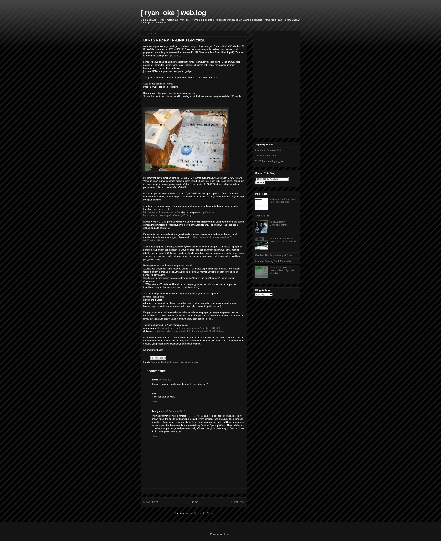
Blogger (226, 534)
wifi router (193, 362)
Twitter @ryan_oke (265, 155)
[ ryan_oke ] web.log (173, 13)
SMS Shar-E (262, 215)
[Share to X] (158, 358)
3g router (155, 362)
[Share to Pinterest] (164, 358)
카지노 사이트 (196, 416)
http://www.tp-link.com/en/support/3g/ (161, 212)
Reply (154, 401)
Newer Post (150, 502)
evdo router (172, 362)
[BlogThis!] (155, 358)
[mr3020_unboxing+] (186, 171)
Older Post (237, 502)
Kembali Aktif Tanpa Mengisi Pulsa (274, 255)
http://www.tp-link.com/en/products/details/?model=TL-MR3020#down (189, 331)
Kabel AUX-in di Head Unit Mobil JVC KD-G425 (283, 240)
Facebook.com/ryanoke (268, 149)
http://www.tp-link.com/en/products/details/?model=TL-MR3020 (188, 328)
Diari (163, 362)
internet (183, 362)
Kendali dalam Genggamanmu (278, 223)
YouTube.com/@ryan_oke (269, 161)
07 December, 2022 (175, 411)
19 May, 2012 (165, 379)
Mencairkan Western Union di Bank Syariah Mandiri (282, 270)
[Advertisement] (276, 83)
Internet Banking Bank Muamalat (273, 261)
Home (194, 502)
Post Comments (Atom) (201, 513)
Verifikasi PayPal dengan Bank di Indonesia (283, 200)
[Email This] (151, 358)
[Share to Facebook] (161, 358)
